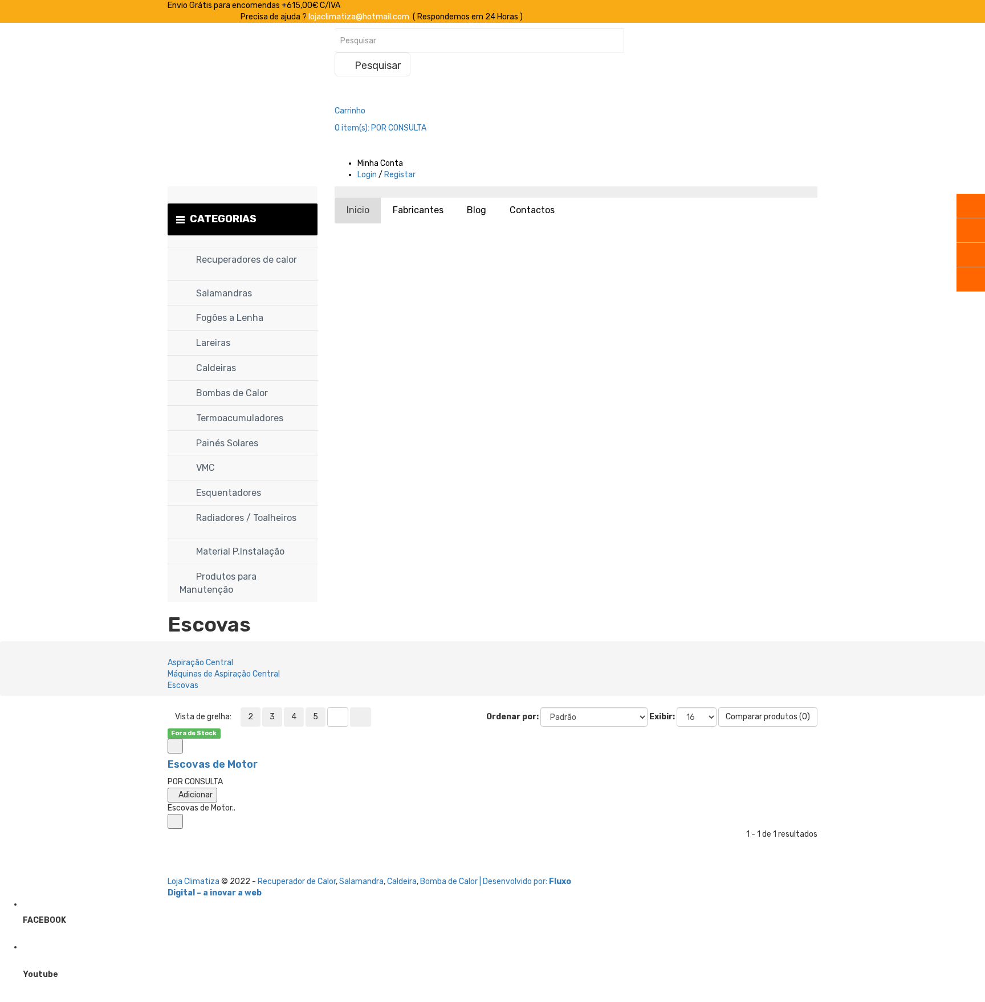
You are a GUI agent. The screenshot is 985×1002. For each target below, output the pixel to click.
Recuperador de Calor (297, 881)
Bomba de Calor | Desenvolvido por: (484, 881)
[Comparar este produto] (175, 746)
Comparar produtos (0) (768, 717)
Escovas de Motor (213, 764)
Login (367, 175)
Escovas (183, 685)
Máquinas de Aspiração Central (224, 674)
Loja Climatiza (193, 881)
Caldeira (402, 881)
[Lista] (337, 717)
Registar (400, 175)
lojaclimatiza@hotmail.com (358, 17)
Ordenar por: (512, 717)
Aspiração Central (200, 662)
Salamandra (361, 881)
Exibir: (662, 717)
